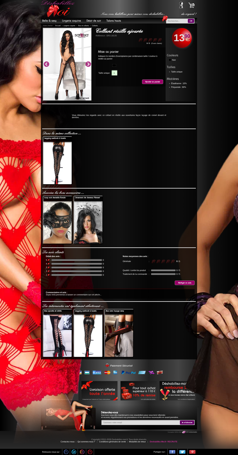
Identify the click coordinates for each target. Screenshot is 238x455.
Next (88, 64)
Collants (95, 26)
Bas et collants (83, 26)
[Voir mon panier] (191, 5)
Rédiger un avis (184, 283)
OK (191, 21)
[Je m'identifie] (181, 7)
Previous (46, 64)
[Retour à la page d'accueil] (58, 9)
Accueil (58, 26)
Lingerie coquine (69, 26)
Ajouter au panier (152, 82)
